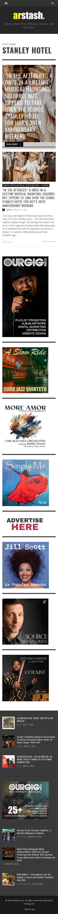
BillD (19, 724)
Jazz (24, 185)
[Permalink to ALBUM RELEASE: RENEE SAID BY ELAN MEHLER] (8, 722)
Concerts (7, 185)
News (30, 185)
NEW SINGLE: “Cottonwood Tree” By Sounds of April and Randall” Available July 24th (35, 877)
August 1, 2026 (12, 864)
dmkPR (9, 209)
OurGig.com (29, 903)
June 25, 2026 (30, 746)
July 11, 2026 (28, 724)
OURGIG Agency (23, 883)
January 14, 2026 (20, 209)
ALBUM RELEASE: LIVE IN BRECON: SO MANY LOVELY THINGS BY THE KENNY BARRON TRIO (34, 759)
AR (3, 864)
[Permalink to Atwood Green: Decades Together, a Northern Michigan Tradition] (8, 834)
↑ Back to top (29, 909)
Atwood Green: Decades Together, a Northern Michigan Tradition (34, 832)
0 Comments (50, 241)
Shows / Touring (41, 185)
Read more (7, 241)
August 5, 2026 (35, 837)
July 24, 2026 (37, 883)
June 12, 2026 (28, 766)
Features (17, 185)
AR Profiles (22, 837)
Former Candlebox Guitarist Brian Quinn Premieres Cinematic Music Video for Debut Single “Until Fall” (36, 739)
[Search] (6, 3)
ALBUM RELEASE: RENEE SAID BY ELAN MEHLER (35, 719)
